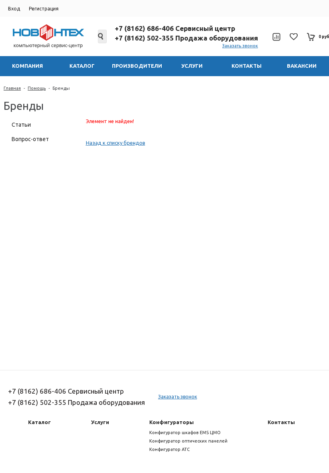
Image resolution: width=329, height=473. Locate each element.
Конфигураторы (171, 422)
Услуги (100, 422)
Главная (12, 88)
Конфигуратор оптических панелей (188, 441)
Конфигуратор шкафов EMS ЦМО (185, 432)
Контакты (281, 422)
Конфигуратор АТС (169, 449)
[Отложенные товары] (294, 36)
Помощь (37, 88)
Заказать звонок (240, 45)
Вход (14, 8)
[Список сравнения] (276, 37)
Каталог (39, 422)
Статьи (21, 124)
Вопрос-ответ (30, 139)
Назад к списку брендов (115, 143)
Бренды (61, 88)
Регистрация (44, 8)
